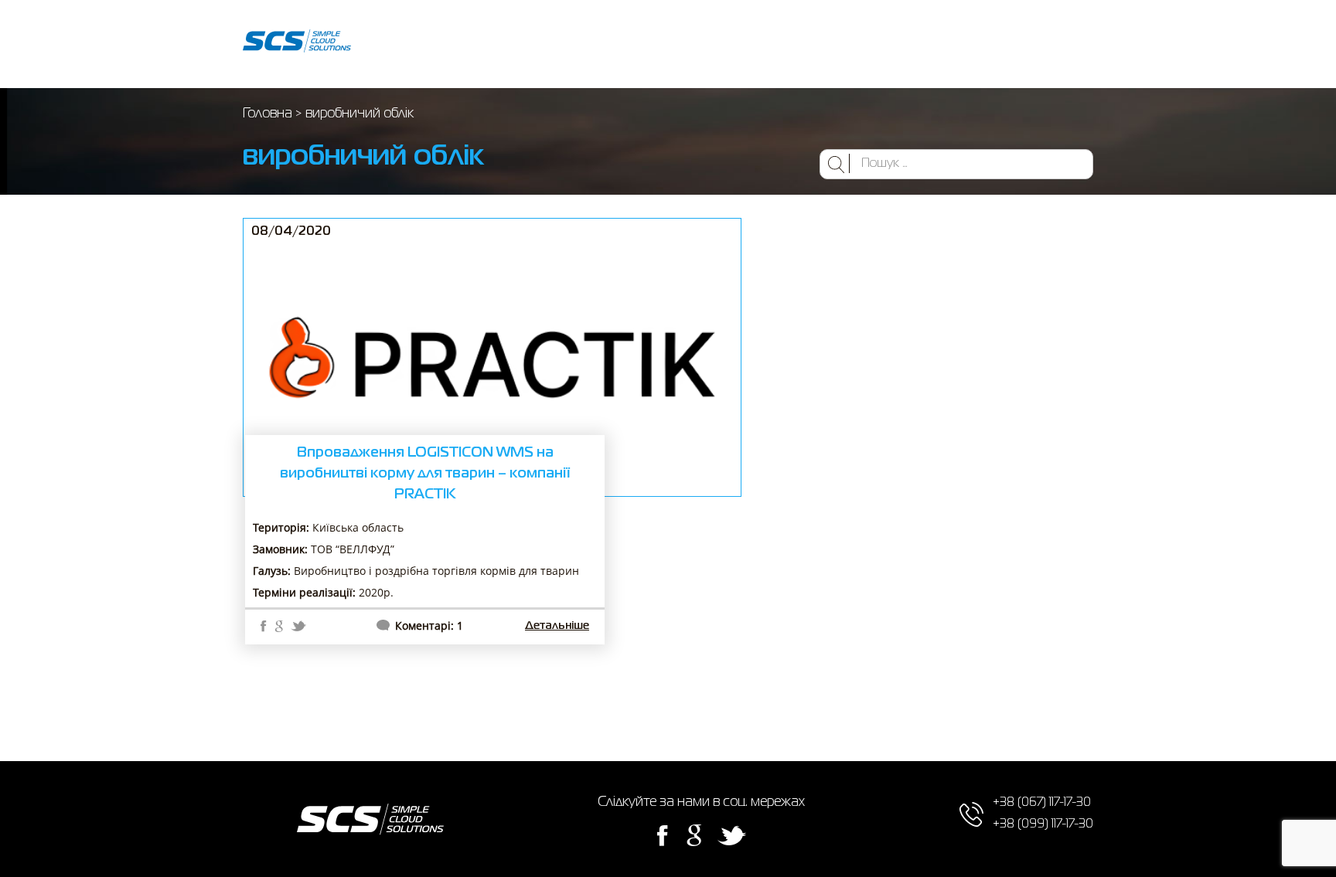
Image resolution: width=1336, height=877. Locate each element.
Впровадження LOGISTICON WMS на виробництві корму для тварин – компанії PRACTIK (425, 474)
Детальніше (557, 626)
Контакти (855, 44)
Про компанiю (663, 44)
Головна (399, 44)
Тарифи (737, 44)
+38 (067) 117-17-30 (1036, 31)
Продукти (461, 44)
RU (915, 44)
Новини (794, 44)
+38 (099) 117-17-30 (1036, 55)
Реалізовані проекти (557, 44)
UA (944, 44)
